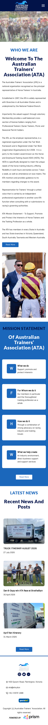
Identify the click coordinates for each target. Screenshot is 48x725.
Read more (10, 245)
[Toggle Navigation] (43, 5)
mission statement (24, 328)
